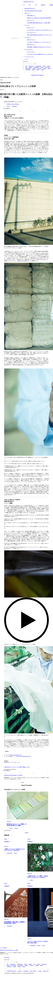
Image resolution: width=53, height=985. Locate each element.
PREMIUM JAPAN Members (37, 75)
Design (30, 67)
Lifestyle (39, 68)
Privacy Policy (33, 971)
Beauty (49, 68)
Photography (28, 68)
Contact (39, 971)
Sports (33, 69)
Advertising (25, 971)
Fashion (44, 68)
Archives (26, 832)
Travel (44, 66)
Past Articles (6, 957)
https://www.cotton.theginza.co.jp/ (24, 756)
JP (23, 4)
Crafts (42, 67)
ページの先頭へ (3, 947)
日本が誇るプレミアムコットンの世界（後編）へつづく (17, 767)
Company (19, 971)
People (34, 68)
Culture (42, 69)
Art (26, 67)
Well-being (27, 69)
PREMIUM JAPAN (11, 971)
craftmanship (38, 66)
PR (26, 66)
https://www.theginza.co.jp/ (16, 754)
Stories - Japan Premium (14, 104)
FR (35, 4)
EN (30, 4)
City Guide (47, 67)
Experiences (31, 66)
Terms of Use (46, 971)
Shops (37, 69)
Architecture (36, 67)
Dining (48, 66)
